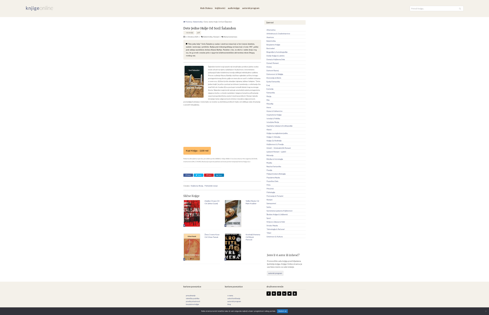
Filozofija (270, 104)
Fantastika (271, 93)
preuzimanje (190, 295)
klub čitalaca (206, 8)
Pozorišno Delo (272, 181)
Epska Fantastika (273, 81)
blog (229, 304)
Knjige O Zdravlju (273, 137)
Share (189, 175)
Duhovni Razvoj (273, 70)
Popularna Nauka (273, 177)
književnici (220, 8)
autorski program (250, 8)
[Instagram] (279, 293)
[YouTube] (295, 293)
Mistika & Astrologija (275, 159)
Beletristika (208, 37)
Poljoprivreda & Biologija (276, 174)
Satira (269, 207)
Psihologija (271, 192)
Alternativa (271, 30)
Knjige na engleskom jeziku (277, 133)
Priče (268, 185)
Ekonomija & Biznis (274, 78)
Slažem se (282, 311)
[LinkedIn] (284, 293)
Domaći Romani (273, 63)
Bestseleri (271, 48)
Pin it (209, 175)
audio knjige (234, 8)
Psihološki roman (211, 186)
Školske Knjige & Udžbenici (277, 214)
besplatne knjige (192, 304)
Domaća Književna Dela (276, 59)
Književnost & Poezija (275, 144)
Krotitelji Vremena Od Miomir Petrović (253, 237)
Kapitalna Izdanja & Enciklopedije (280, 126)
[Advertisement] (222, 126)
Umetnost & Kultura (275, 236)
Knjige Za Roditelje (274, 140)
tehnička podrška (192, 298)
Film (268, 100)
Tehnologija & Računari (276, 229)
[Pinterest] (274, 293)
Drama (269, 67)
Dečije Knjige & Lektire (275, 56)
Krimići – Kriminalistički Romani (279, 148)
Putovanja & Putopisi (275, 196)
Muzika (269, 163)
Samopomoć (271, 203)
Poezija (269, 170)
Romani (216, 37)
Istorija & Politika (273, 118)
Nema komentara (230, 37)
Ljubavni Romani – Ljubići (276, 152)
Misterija (270, 155)
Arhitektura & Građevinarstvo (278, 33)
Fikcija (269, 96)
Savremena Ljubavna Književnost (280, 211)
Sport (269, 218)
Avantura (270, 37)
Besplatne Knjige (273, 45)
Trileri (269, 233)
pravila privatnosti (193, 301)
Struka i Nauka (272, 225)
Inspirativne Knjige (274, 115)
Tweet (199, 175)
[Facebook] (269, 293)
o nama (230, 295)
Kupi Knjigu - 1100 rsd (197, 150)
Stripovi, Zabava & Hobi (276, 222)
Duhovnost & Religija (275, 74)
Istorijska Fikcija (273, 122)
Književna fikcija (197, 186)
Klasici (269, 129)
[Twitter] (289, 293)
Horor (269, 107)
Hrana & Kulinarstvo (274, 111)
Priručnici (270, 188)
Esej (268, 85)
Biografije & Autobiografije (277, 52)
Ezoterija (270, 89)
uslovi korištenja (233, 298)
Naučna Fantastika (274, 166)
